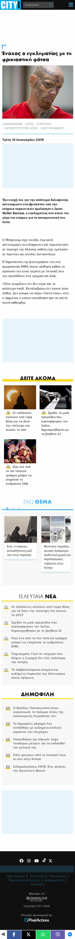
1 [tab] (6, 507)
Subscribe (37, 884)
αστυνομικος (53, 128)
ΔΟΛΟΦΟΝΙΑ (13, 124)
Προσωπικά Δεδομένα (24, 880)
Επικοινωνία (57, 876)
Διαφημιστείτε (54, 880)
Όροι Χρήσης (16, 876)
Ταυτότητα (37, 876)
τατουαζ (44, 124)
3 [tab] (18, 507)
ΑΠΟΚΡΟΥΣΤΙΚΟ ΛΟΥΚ (22, 128)
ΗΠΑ (30, 124)
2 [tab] (12, 507)
